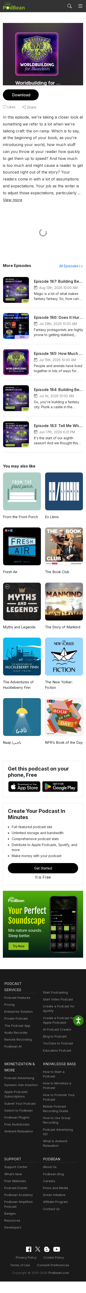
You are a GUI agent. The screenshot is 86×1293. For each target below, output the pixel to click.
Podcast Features (17, 998)
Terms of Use (20, 1265)
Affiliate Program (55, 1202)
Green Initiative (54, 1195)
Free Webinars (15, 1181)
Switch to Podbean (18, 1110)
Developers (12, 1227)
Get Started (43, 868)
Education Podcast (57, 1050)
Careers (49, 1181)
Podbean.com (58, 1273)
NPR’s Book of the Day (64, 742)
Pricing (9, 1004)
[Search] (69, 6)
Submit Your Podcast (20, 1103)
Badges (10, 1213)
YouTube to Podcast (58, 1043)
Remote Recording (18, 1039)
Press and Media (55, 1188)
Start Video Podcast (58, 999)
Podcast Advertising (19, 1078)
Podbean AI (13, 1046)
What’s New (13, 1174)
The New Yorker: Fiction (59, 685)
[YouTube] (56, 1249)
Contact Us (51, 1209)
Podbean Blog (53, 1174)
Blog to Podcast (55, 1036)
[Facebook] (28, 1249)
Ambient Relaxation (18, 1131)
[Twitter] (37, 1249)
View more (12, 199)
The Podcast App (17, 1025)
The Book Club (57, 572)
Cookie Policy (53, 1257)
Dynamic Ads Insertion (21, 1085)
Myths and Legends (19, 627)
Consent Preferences (53, 1265)
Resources (12, 1220)
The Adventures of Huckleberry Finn (18, 685)
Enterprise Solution (18, 1011)
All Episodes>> (71, 266)
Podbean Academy (18, 1195)
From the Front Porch (20, 517)
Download (21, 94)
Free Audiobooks (17, 1124)
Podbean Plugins (16, 1117)
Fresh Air (10, 572)
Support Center (15, 1167)
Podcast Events (15, 1188)
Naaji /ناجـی (12, 742)
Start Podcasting (55, 992)
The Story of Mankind (62, 627)
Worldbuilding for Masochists (38, 83)
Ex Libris (52, 517)
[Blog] (46, 1249)
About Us (50, 1167)
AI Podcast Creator (57, 1029)
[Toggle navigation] (80, 6)
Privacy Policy (26, 1257)
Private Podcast (16, 1018)
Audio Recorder (16, 1032)
